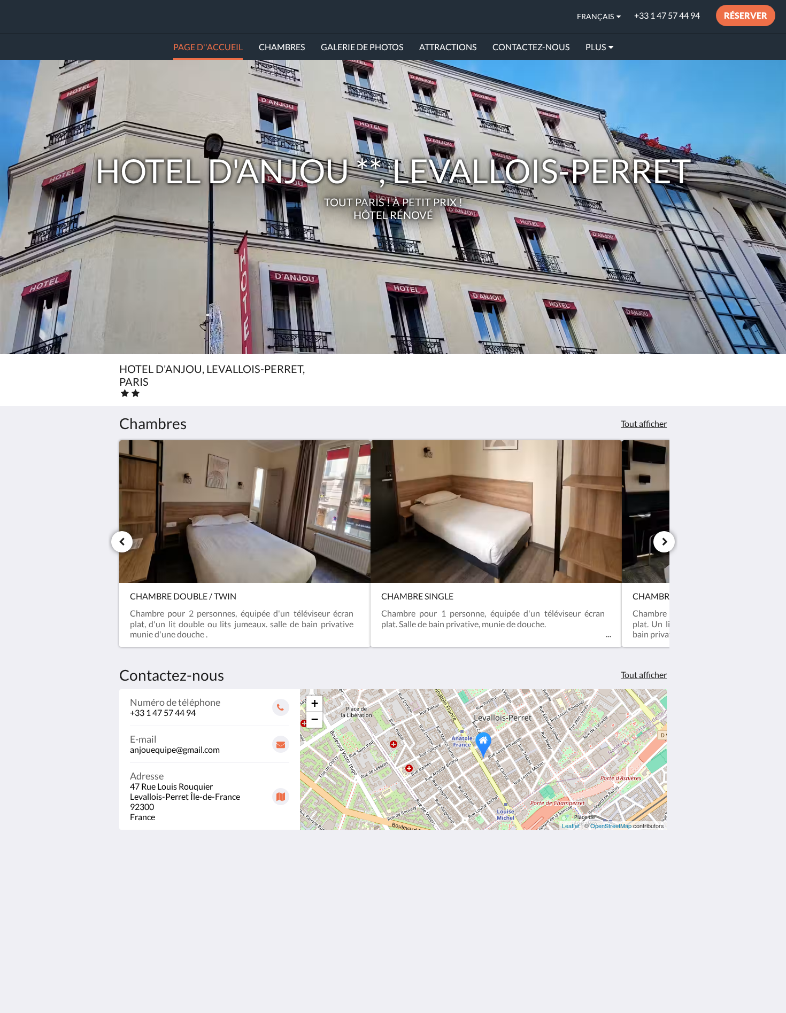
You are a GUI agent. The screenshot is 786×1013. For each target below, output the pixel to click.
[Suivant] (664, 541)
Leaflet (571, 825)
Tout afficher (644, 423)
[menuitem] (208, 47)
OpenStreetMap (610, 825)
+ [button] (314, 703)
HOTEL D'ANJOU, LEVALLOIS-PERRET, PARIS (138, 16)
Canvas (653, 982)
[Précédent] (122, 541)
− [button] (314, 719)
